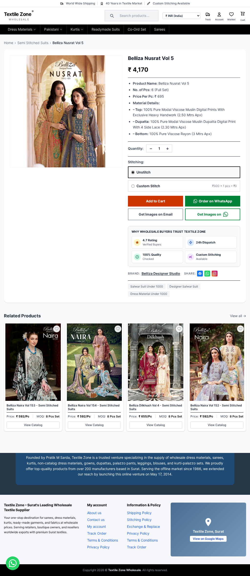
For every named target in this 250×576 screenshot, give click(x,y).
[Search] (111, 15)
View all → (238, 316)
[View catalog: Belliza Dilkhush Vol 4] (156, 377)
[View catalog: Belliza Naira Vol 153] (33, 377)
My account (96, 526)
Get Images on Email (156, 214)
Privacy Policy (98, 547)
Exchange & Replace (143, 526)
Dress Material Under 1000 (148, 294)
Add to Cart (155, 201)
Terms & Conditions (102, 540)
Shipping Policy (139, 513)
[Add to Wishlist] (56, 328)
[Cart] (242, 14)
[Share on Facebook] (200, 273)
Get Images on (209, 214)
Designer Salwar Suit (183, 286)
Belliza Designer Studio (161, 273)
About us (94, 513)
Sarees (159, 29)
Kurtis (75, 29)
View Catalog (33, 425)
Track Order (96, 533)
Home (8, 43)
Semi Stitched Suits (32, 43)
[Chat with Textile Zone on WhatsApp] (13, 563)
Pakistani (51, 29)
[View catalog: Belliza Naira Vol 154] (94, 377)
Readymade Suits (106, 29)
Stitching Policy (139, 520)
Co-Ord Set (137, 29)
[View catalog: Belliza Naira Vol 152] (217, 377)
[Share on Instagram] (215, 273)
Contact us (95, 520)
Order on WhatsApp (215, 201)
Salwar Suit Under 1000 (146, 286)
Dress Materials (20, 29)
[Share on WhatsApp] (207, 273)
